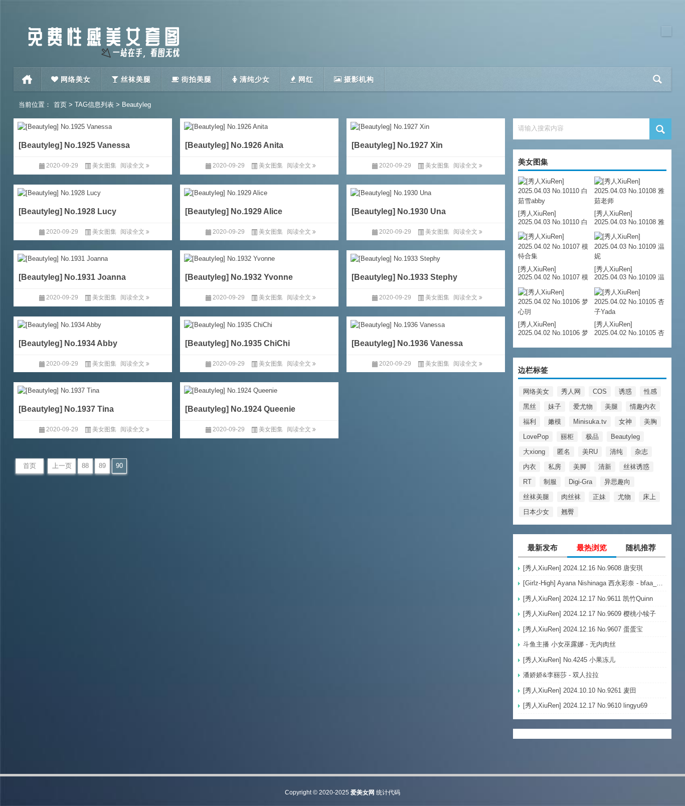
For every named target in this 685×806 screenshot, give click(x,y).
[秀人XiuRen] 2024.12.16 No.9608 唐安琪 (583, 568)
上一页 (62, 465)
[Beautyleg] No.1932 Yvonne (239, 277)
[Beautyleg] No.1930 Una (399, 211)
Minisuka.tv (590, 421)
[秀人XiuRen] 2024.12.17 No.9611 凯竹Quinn (588, 598)
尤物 (624, 497)
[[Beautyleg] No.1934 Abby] (93, 323)
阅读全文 (133, 165)
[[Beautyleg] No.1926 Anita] (259, 125)
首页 (27, 79)
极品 (592, 436)
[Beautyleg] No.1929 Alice (233, 211)
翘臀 (567, 512)
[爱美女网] (104, 29)
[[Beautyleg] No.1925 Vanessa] (93, 125)
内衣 (529, 466)
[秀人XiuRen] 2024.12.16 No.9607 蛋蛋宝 (583, 629)
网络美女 (536, 391)
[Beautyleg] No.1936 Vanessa (407, 343)
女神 (625, 421)
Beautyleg (625, 436)
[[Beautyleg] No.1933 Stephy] (426, 257)
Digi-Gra (580, 482)
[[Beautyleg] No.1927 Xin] (426, 125)
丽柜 (567, 436)
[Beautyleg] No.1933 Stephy (404, 277)
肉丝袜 (571, 497)
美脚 (579, 466)
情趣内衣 (643, 406)
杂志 (641, 451)
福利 (529, 421)
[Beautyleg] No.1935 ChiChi (237, 343)
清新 (604, 466)
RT (527, 482)
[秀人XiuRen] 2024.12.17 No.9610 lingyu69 (585, 705)
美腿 (611, 406)
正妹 (599, 497)
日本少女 (536, 512)
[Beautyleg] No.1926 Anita (234, 145)
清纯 (616, 451)
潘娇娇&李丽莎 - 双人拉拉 (561, 675)
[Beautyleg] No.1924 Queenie (240, 409)
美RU (590, 451)
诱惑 (625, 391)
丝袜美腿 (536, 497)
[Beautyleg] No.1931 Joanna (72, 277)
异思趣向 (617, 482)
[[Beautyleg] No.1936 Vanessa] (426, 323)
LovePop (536, 436)
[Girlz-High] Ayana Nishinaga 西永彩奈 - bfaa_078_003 (594, 583)
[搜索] (657, 79)
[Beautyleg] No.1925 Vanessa (74, 145)
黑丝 (529, 406)
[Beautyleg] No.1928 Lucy (67, 211)
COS (600, 391)
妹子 (554, 406)
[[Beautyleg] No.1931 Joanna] (93, 257)
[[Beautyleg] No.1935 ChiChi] (259, 323)
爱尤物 (583, 406)
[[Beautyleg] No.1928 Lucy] (93, 191)
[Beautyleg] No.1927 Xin (397, 145)
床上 (649, 497)
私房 (554, 466)
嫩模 (554, 421)
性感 (650, 391)
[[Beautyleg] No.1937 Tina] (93, 389)
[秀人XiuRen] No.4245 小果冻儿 (569, 660)
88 (85, 465)
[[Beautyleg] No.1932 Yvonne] (259, 257)
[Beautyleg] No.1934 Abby (68, 343)
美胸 (650, 421)
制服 (550, 482)
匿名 (563, 451)
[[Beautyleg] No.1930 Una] (426, 191)
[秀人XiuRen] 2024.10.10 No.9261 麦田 (579, 690)
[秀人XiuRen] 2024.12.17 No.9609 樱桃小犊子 (589, 613)
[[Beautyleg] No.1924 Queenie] (259, 389)
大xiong (534, 451)
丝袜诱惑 (636, 466)
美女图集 (104, 165)
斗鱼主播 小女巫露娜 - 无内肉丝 (569, 644)
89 (102, 465)
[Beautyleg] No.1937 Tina (66, 409)
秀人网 (571, 391)
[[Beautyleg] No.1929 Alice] (259, 191)
